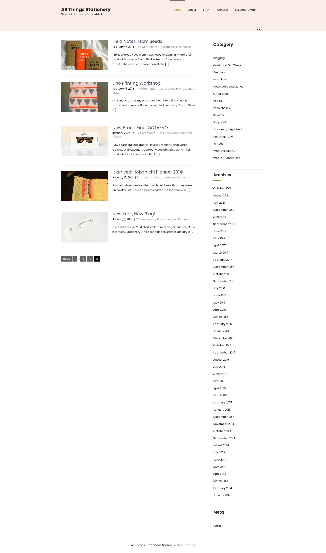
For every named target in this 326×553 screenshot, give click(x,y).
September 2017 (224, 224)
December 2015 (223, 338)
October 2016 (222, 274)
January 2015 (222, 410)
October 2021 (222, 188)
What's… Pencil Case (226, 158)
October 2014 (222, 431)
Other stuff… (221, 94)
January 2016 (222, 331)
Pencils (218, 101)
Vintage (218, 144)
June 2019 (219, 217)
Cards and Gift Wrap (172, 89)
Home (177, 10)
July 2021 (219, 203)
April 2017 (219, 245)
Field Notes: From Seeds (137, 41)
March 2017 (220, 253)
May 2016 (219, 303)
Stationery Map (245, 10)
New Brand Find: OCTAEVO (140, 128)
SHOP (206, 10)
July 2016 (219, 288)
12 (90, 259)
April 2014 (219, 474)
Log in (217, 526)
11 (83, 259)
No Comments (147, 47)
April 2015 (219, 388)
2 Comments (146, 133)
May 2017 (219, 238)
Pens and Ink (221, 108)
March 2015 (220, 395)
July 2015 (219, 367)
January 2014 (222, 495)
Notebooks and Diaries (176, 47)
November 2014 (223, 424)
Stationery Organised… (228, 129)
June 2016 (219, 295)
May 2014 (219, 467)
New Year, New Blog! (133, 214)
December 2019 (223, 210)
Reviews (218, 115)
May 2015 (219, 381)
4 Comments (146, 89)
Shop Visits (220, 122)
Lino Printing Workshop (136, 83)
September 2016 (224, 281)
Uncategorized (223, 137)
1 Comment (144, 177)
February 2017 (222, 260)
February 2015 (222, 402)
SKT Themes (186, 545)
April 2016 (219, 310)
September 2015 (224, 353)
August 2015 (221, 360)
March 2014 (221, 481)
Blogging (219, 58)
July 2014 (219, 452)
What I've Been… (224, 151)
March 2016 (220, 317)
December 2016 (223, 267)
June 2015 (219, 374)
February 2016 (222, 324)
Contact (222, 10)
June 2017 (219, 231)
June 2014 (219, 460)
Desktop (164, 133)
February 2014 (222, 488)
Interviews (220, 79)
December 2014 (223, 417)
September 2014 (224, 438)
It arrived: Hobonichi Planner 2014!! (148, 172)
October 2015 (222, 345)
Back (66, 259)
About (192, 10)
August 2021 (221, 195)
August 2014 (221, 445)
